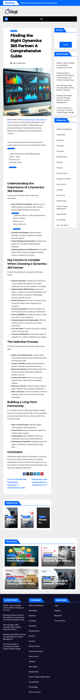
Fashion (60, 162)
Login (56, 605)
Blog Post (58, 616)
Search (59, 30)
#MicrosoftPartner (19, 63)
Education (60, 151)
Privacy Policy (59, 621)
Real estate (61, 195)
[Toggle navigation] (41, 19)
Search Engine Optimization (62, 208)
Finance (60, 168)
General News (62, 173)
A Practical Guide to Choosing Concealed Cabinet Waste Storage (65, 110)
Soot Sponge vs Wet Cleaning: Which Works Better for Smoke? (65, 88)
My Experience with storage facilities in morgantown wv (39, 482)
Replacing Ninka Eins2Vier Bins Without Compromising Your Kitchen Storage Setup (13, 617)
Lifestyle (60, 190)
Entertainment (62, 157)
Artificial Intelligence (64, 129)
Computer (60, 146)
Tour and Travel (62, 225)
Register (57, 610)
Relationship (61, 201)
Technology (61, 220)
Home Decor (61, 184)
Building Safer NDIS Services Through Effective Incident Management (14, 637)
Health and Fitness (64, 179)
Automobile (61, 135)
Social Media (61, 214)
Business (13, 30)
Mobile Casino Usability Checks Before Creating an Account (66, 65)
